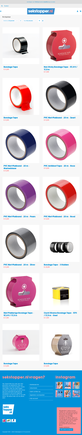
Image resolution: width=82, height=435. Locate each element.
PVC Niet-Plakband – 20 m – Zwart (60, 118)
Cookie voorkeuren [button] (64, 427)
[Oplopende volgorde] (20, 20)
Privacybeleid (26, 431)
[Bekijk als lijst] (42, 20)
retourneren (33, 388)
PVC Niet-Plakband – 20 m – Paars (19, 217)
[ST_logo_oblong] (41, 8)
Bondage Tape (11, 67)
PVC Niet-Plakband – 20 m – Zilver (19, 265)
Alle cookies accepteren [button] (66, 429)
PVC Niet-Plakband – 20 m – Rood (59, 217)
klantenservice (34, 384)
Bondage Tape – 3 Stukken (56, 265)
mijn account (34, 398)
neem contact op (35, 391)
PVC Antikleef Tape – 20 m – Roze (59, 166)
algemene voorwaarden (37, 395)
